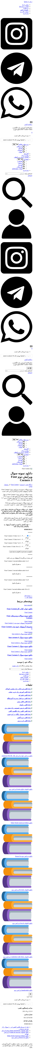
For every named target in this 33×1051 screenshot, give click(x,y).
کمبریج (20, 165)
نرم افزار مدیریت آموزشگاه (15, 698)
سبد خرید (26, 13)
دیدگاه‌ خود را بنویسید (26, 484)
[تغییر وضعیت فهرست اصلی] (29, 368)
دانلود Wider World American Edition (21, 823)
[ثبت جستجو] (6, 174)
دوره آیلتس (20, 717)
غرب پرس (21, 721)
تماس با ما (25, 5)
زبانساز (21, 705)
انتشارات (26, 159)
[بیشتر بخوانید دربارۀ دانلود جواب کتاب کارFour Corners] (28, 605)
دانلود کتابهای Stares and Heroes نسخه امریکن (15, 1030)
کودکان (20, 148)
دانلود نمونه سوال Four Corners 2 (20, 646)
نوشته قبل (28, 595)
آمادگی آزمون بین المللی (21, 157)
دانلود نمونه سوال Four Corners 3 (20, 655)
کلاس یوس (20, 701)
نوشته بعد (28, 597)
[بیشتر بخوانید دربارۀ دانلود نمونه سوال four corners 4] (22, 634)
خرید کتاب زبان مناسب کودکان (14, 689)
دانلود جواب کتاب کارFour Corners (19, 609)
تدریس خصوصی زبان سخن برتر (14, 708)
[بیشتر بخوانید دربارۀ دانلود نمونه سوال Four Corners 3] (21, 651)
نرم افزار (26, 8)
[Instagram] (16, 51)
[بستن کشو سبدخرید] (30, 994)
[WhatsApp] (16, 120)
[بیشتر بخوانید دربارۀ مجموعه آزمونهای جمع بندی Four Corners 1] (18, 623)
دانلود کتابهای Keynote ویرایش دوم (22, 890)
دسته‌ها (30, 669)
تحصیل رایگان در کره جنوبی (15, 714)
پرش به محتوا (28, 1)
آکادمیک (26, 154)
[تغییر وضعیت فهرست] (14, 144)
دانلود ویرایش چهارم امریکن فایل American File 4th (17, 756)
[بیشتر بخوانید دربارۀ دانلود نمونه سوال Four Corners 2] (21, 643)
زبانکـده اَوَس (28, 124)
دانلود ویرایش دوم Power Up (23, 856)
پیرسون (20, 163)
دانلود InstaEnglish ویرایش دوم (23, 990)
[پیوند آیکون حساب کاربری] (16, 239)
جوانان (21, 152)
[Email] (31, 123)
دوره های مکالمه (23, 144)
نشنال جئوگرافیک (17, 168)
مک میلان (20, 167)
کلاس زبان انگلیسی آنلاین (16, 711)
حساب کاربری (24, 12)
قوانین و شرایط (24, 6)
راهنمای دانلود (24, 10)
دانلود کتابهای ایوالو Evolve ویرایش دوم (20, 789)
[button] (17, 144)
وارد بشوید (15, 666)
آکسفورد (20, 161)
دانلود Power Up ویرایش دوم (20, 1037)
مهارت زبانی (25, 155)
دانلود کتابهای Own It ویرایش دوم (22, 923)
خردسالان (20, 146)
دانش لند (21, 695)
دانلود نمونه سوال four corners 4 (20, 637)
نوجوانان (20, 150)
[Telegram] (16, 84)
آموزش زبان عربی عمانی (16, 692)
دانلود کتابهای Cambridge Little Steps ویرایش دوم (17, 957)
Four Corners (15, 484)
